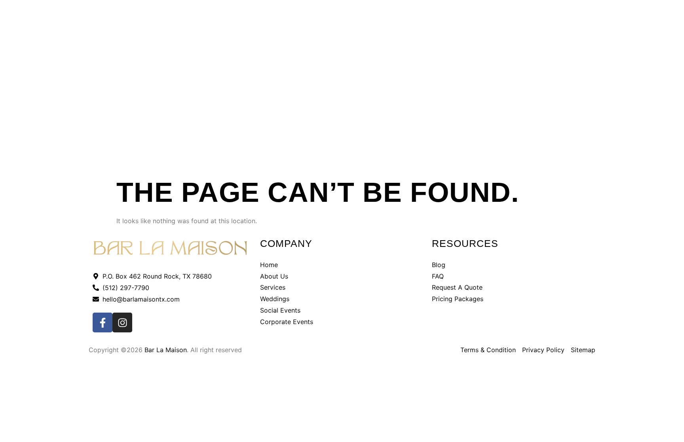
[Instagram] (122, 322)
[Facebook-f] (102, 322)
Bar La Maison (165, 350)
